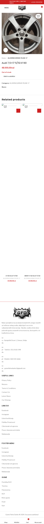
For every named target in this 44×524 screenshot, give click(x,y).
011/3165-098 (14, 1)
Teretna (4, 486)
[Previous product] (37, 58)
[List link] (22, 340)
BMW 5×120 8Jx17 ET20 (32, 276)
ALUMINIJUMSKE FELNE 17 (17, 58)
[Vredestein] (32, 293)
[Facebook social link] (8, 87)
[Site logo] (22, 8)
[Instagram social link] (4, 4)
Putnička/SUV (7, 482)
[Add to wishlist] (18, 107)
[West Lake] (12, 293)
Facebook (5, 410)
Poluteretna (6, 490)
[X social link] (11, 87)
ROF (3, 494)
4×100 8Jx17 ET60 (12, 276)
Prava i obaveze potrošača (11, 430)
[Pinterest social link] (13, 87)
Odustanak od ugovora (10, 426)
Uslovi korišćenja (7, 418)
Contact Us (6, 392)
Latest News (6, 396)
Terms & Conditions (9, 388)
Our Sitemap (6, 400)
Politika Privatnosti (8, 422)
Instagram (5, 414)
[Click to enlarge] (5, 50)
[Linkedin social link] (16, 87)
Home (4, 58)
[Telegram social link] (18, 87)
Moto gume (6, 498)
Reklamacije (6, 434)
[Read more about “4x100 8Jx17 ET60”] (18, 111)
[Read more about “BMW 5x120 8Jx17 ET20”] (39, 111)
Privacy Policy (6, 380)
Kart (3, 506)
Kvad (3, 502)
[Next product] (41, 58)
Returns (4, 384)
